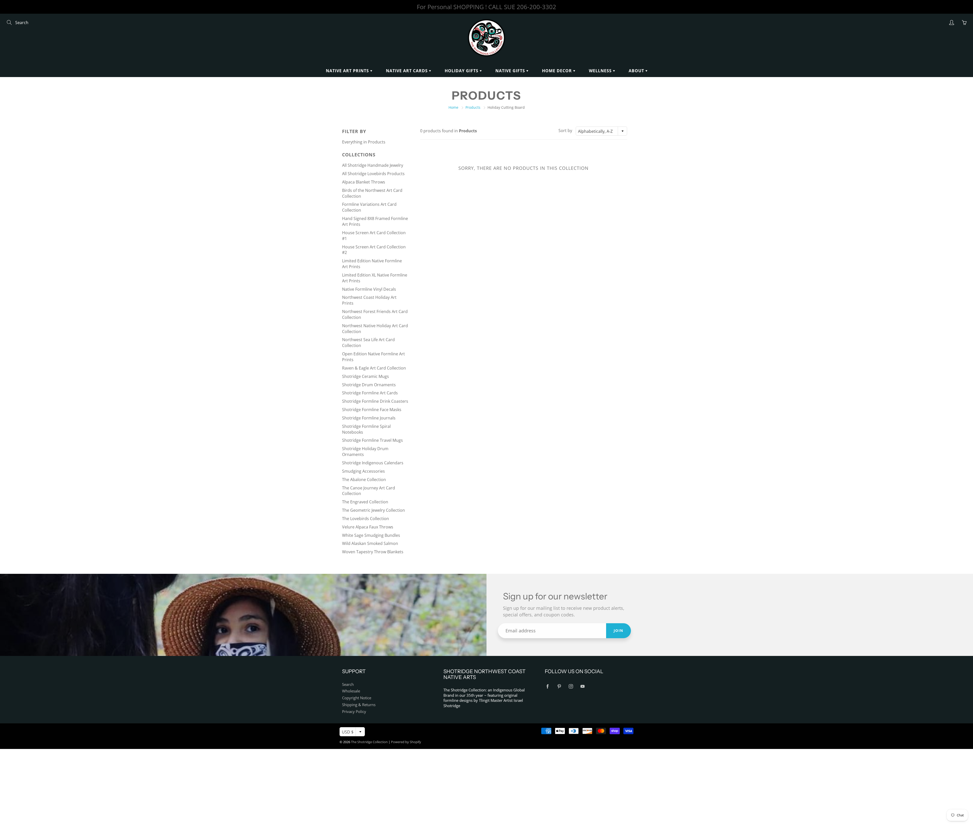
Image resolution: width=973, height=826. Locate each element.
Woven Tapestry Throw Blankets (372, 552)
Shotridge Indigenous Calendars (372, 463)
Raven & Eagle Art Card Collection (374, 368)
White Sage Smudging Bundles (371, 535)
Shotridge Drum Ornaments (369, 385)
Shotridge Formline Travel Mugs (372, 440)
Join (618, 630)
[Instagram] (570, 686)
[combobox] (601, 131)
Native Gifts (510, 71)
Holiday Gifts (462, 71)
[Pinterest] (559, 686)
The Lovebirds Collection (365, 518)
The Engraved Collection (365, 502)
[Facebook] (547, 686)
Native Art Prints (348, 71)
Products (472, 107)
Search (348, 684)
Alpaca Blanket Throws (363, 182)
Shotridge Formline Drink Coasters (375, 401)
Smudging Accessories (363, 471)
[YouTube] (582, 686)
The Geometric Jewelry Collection (373, 510)
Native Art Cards (407, 71)
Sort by (565, 130)
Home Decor (557, 71)
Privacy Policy (354, 711)
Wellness (601, 71)
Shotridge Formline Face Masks (371, 409)
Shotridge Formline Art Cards (370, 393)
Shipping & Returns (359, 704)
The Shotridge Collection (369, 742)
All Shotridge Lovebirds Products (373, 173)
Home (453, 107)
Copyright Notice (356, 697)
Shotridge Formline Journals (369, 418)
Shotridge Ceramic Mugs (365, 376)
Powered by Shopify (406, 742)
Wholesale (351, 691)
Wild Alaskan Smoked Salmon (370, 543)
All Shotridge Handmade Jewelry (372, 165)
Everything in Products (363, 142)
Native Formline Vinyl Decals (369, 289)
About (637, 71)
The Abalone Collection (364, 479)
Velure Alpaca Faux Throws (367, 527)
